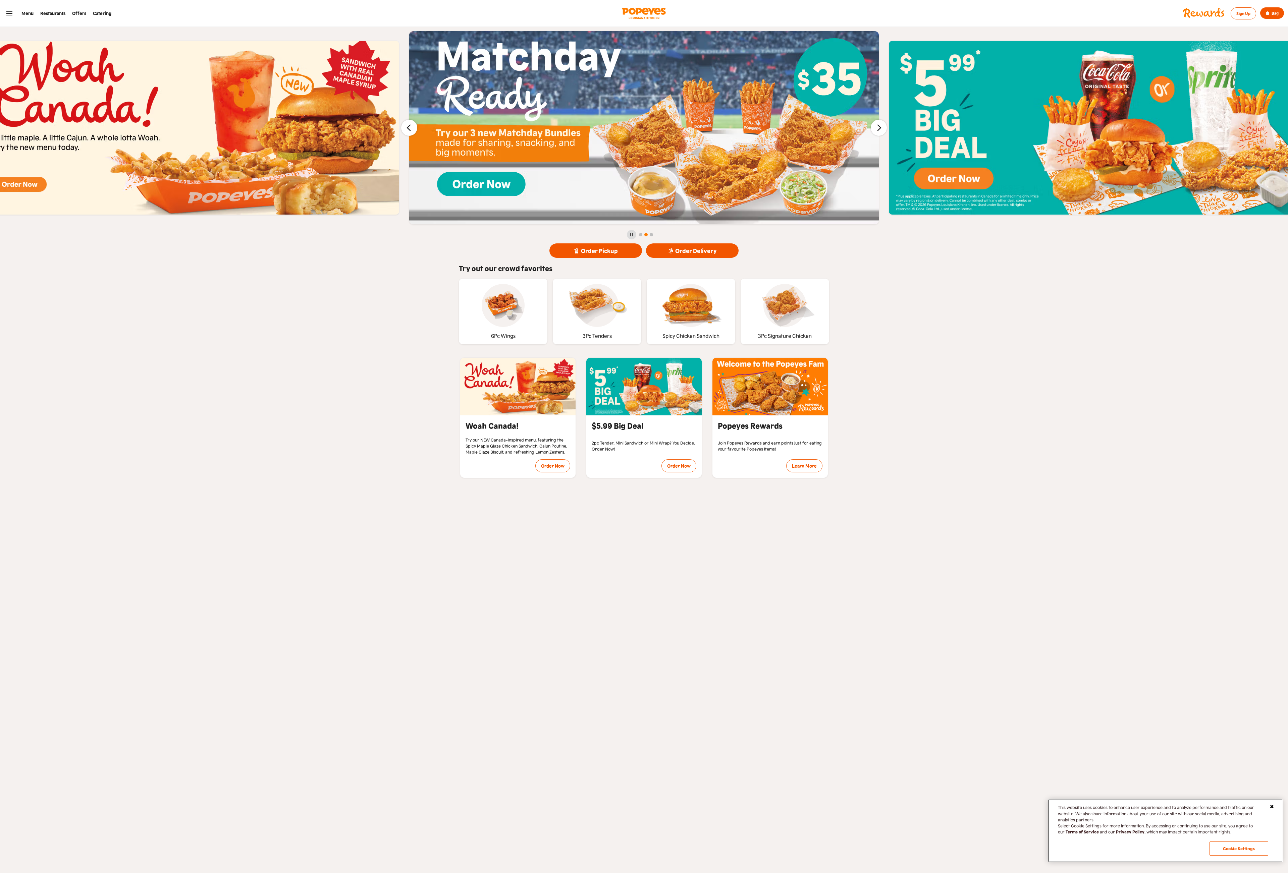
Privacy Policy (1130, 831)
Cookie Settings (1239, 848)
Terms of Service (1082, 831)
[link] (27, 13)
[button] (9, 13)
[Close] (1272, 806)
